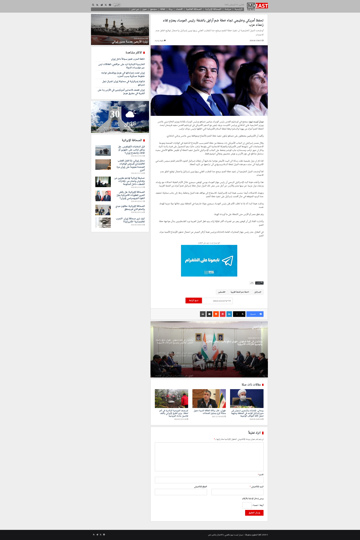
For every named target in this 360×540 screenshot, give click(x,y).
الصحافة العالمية (194, 9)
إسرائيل (257, 292)
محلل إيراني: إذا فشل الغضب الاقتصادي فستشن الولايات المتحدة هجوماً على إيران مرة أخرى (131, 165)
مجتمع (153, 9)
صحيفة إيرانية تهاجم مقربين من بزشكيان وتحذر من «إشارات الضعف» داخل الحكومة (129, 181)
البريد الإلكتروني (257, 486)
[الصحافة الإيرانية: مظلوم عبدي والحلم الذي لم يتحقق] (103, 210)
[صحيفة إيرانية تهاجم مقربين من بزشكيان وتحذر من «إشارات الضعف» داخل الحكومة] (103, 182)
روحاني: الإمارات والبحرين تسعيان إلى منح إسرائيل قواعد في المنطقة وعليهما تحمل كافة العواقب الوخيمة (247, 413)
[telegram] (209, 261)
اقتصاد (179, 9)
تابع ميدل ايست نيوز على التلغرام (209, 243)
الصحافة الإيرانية (213, 9)
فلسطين (221, 292)
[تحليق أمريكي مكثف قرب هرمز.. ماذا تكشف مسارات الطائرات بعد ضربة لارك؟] (209, 349)
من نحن (135, 9)
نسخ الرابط (193, 300)
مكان (252, 282)
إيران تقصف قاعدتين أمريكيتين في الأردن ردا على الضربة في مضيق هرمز (121, 92)
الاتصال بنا (219, 535)
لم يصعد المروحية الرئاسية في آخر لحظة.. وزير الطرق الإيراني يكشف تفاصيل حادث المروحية (173, 413)
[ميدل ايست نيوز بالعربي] (257, 7)
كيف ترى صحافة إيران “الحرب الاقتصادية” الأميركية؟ (130, 220)
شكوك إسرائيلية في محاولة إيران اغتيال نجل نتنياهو (123, 83)
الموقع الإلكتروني (200, 486)
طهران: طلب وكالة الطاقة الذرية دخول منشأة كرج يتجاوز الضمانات (210, 412)
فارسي (117, 4)
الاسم (261, 474)
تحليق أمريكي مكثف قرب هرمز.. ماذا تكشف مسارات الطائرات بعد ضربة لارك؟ (231, 343)
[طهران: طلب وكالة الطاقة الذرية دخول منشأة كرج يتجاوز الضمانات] (209, 398)
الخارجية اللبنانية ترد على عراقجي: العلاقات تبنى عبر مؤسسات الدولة (121, 66)
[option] (209, 349)
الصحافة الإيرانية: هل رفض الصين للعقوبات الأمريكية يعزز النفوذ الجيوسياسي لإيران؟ (131, 195)
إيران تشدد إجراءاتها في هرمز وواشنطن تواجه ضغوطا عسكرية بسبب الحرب (123, 74)
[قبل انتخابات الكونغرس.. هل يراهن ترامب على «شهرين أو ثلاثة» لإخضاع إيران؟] (103, 150)
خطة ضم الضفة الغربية (239, 292)
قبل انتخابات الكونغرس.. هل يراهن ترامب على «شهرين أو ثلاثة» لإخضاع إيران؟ (131, 150)
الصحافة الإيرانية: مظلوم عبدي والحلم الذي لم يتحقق (130, 207)
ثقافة (162, 9)
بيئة (170, 9)
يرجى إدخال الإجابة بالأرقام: (253, 498)
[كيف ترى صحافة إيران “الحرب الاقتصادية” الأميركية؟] (103, 222)
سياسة (228, 9)
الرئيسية (238, 9)
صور (144, 9)
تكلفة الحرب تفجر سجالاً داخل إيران (128, 59)
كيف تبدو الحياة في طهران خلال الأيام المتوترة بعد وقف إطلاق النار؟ (120, 40)
